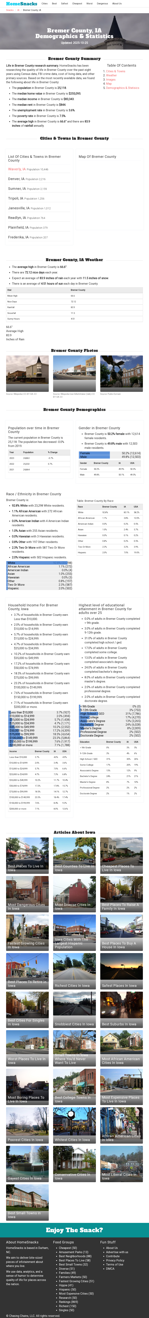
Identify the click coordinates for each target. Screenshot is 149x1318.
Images (111, 79)
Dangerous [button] (102, 3)
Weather (111, 75)
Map (109, 83)
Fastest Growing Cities (73, 1281)
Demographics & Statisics (122, 88)
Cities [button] (45, 3)
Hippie (63, 1285)
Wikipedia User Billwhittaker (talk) (76, 394)
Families (64, 1273)
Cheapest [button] (77, 3)
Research (65, 1298)
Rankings (64, 1302)
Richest (64, 1306)
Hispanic (64, 1289)
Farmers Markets (70, 1277)
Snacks (21, 4)
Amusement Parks (70, 1252)
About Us (117, 3)
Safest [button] (64, 3)
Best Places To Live (72, 1260)
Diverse (64, 1268)
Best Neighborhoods (72, 1256)
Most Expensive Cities (73, 1293)
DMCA (110, 1268)
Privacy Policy (115, 1260)
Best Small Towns (70, 1264)
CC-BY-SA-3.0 (30, 394)
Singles (63, 1310)
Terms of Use (114, 1264)
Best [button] (54, 3)
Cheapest (65, 1248)
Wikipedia (18, 394)
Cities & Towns (115, 71)
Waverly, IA (17, 169)
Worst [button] (89, 3)
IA (18, 10)
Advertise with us (117, 1252)
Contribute (113, 1256)
